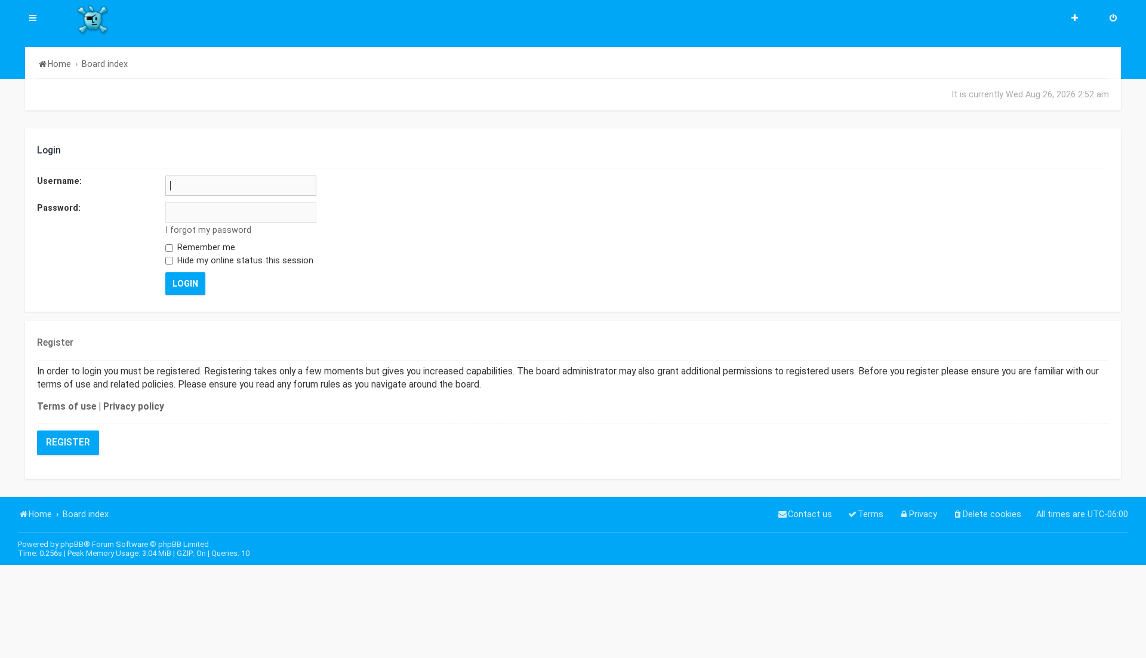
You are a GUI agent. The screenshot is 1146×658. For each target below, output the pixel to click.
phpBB (72, 544)
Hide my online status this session (244, 260)
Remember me (205, 247)
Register (68, 442)
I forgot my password (208, 230)
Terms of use (67, 406)
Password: (59, 208)
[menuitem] (1113, 19)
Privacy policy (133, 406)
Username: (59, 181)
